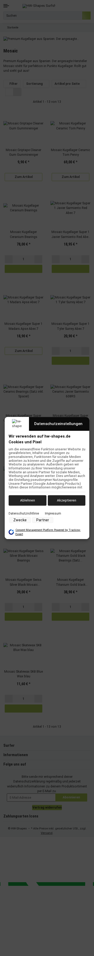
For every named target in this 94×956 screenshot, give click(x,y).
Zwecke (20, 520)
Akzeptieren (66, 500)
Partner (42, 520)
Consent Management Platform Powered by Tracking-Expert (48, 532)
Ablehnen (27, 500)
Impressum (53, 513)
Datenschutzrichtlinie (24, 513)
